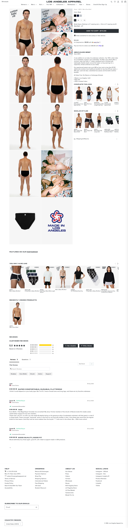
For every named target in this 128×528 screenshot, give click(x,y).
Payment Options (40, 474)
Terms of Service (10, 478)
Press (67, 474)
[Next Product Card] (118, 84)
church (32, 374)
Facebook (99, 481)
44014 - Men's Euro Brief (84, 9)
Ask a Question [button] (71, 346)
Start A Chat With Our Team (13, 485)
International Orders (41, 481)
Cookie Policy (9, 483)
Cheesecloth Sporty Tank (107, 104)
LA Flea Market (70, 490)
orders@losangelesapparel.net (16, 476)
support (48, 374)
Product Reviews (101, 478)
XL (85, 20)
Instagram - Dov (101, 474)
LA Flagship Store (71, 488)
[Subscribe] (36, 507)
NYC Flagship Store (71, 485)
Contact (67, 478)
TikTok (98, 485)
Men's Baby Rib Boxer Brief (78, 131)
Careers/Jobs (69, 493)
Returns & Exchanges (42, 471)
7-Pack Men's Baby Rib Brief (93, 291)
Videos (67, 476)
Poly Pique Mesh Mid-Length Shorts (47, 291)
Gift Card (38, 485)
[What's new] (122, 1)
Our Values (68, 471)
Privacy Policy (9, 481)
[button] (111, 1)
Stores (67, 483)
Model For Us (69, 495)
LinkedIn (98, 483)
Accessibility (9, 488)
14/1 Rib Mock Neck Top (77, 291)
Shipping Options (40, 478)
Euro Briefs (23, 374)
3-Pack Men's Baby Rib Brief (32, 291)
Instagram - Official (102, 471)
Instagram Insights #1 (102, 476)
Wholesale (68, 481)
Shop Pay (38, 476)
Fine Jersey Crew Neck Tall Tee (78, 104)
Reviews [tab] (13, 359)
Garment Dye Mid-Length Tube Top (99, 104)
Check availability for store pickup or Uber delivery (90, 35)
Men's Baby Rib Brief (88, 131)
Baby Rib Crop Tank (88, 104)
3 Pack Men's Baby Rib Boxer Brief (109, 131)
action (40, 374)
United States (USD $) (12, 524)
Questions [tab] (25, 359)
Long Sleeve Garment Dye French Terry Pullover (108, 291)
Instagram (32, 252)
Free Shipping (39, 483)
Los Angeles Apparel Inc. (116, 523)
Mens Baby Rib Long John (98, 131)
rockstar (13, 374)
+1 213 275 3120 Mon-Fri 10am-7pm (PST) (13, 473)
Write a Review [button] (87, 346)
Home (75, 9)
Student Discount (40, 488)
